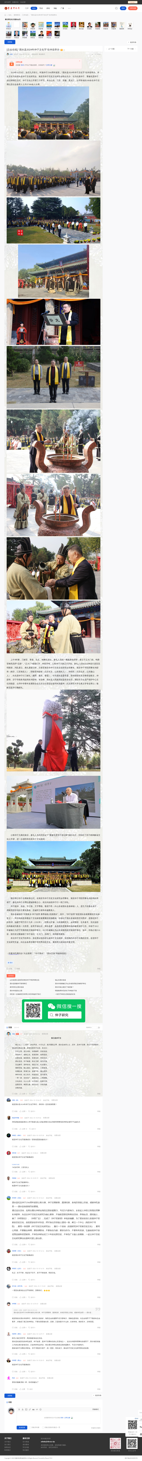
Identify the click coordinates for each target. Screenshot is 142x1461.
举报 (98, 969)
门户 (27, 8)
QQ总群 (23, 2)
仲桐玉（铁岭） (17, 1135)
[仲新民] (114, 27)
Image (26, 1409)
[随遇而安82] (122, 27)
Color (22, 1409)
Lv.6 (24, 1268)
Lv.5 (22, 1100)
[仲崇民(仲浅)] (89, 27)
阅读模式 (42, 54)
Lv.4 (22, 1117)
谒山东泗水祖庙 (60, 980)
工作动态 (25, 15)
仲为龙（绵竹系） (18, 1286)
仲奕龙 (8, 29)
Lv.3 (19, 1178)
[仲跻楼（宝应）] (97, 27)
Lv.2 (24, 1251)
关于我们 (7, 1442)
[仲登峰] (25, 36)
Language (132, 2)
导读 (41, 8)
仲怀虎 (73, 29)
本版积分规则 (95, 1428)
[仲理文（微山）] (33, 36)
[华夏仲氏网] (12, 8)
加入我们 (7, 1444)
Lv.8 (24, 1334)
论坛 (34, 8)
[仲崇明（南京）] (57, 27)
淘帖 (55, 8)
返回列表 (133, 42)
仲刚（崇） (15, 1100)
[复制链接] (64, 50)
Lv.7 (19, 1153)
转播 (18, 969)
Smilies (40, 1409)
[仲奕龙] (8, 27)
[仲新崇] (105, 27)
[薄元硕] (81, 27)
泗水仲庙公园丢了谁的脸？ (64, 987)
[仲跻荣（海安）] (41, 27)
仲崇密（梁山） (17, 1360)
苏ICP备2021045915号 (131, 1458)
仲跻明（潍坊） (17, 1334)
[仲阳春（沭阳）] (49, 27)
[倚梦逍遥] (25, 27)
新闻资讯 (17, 15)
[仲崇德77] (8, 36)
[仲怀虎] (73, 27)
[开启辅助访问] (125, 2)
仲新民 (113, 29)
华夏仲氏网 (5, 15)
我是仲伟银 (15, 1118)
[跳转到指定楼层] (99, 1027)
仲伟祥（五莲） (17, 1198)
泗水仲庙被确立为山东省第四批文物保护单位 (70, 983)
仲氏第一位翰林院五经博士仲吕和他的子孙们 (25, 994)
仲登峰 (24, 38)
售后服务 (26, 1450)
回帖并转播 (35, 1427)
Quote (33, 1409)
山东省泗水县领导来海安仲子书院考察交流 (24, 980)
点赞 (24, 1094)
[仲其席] (57, 36)
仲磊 (11, 54)
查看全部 (35, 54)
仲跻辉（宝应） (17, 1251)
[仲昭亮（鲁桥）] (33, 27)
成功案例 (26, 1444)
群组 (48, 8)
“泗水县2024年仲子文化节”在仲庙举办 (44, 15)
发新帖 (10, 42)
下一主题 (130, 49)
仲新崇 (105, 29)
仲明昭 (14, 1304)
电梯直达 (89, 1027)
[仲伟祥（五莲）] (65, 27)
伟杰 (13, 1378)
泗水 (11, 962)
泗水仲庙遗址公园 (16, 990)
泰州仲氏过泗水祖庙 (17, 987)
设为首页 (7, 2)
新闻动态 (7, 1447)
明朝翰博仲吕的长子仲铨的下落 (66, 990)
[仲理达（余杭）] (130, 27)
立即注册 (133, 8)
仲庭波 (14, 1178)
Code (37, 1409)
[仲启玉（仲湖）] (49, 36)
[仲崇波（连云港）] (16, 36)
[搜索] (116, 8)
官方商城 (26, 1442)
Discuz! (47, 1458)
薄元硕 (81, 29)
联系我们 (7, 1450)
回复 (10, 969)
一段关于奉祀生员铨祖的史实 (65, 994)
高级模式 (95, 1409)
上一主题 (111, 49)
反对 (34, 1094)
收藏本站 (15, 2)
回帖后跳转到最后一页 (52, 1427)
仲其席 (57, 38)
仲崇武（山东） (17, 1268)
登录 (123, 8)
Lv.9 (21, 1034)
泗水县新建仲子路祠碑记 (18, 983)
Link (30, 1409)
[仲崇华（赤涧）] (41, 36)
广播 (62, 8)
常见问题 (26, 1447)
